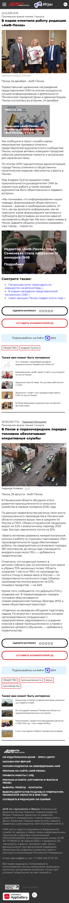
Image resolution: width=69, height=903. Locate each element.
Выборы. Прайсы (14, 787)
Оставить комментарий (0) (34, 323)
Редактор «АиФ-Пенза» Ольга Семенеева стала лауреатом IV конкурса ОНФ (31, 253)
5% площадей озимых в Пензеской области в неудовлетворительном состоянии (37, 711)
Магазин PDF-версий (17, 761)
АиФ (27, 488)
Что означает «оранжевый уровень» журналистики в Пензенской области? (34, 363)
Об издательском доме (19, 757)
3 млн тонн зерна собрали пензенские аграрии (39, 731)
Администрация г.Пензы (16, 75)
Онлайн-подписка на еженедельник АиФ (31, 766)
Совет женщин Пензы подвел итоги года (35, 298)
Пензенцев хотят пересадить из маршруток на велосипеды (28, 286)
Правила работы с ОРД (18, 775)
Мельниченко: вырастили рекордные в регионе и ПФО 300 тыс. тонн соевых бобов (39, 722)
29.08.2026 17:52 (10, 421)
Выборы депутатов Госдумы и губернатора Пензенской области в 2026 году (33, 793)
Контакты (35, 787)
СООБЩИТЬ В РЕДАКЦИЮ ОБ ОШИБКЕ (27, 799)
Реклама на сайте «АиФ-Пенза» (24, 770)
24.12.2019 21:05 (10, 13)
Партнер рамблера (30, 887)
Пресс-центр (46, 757)
